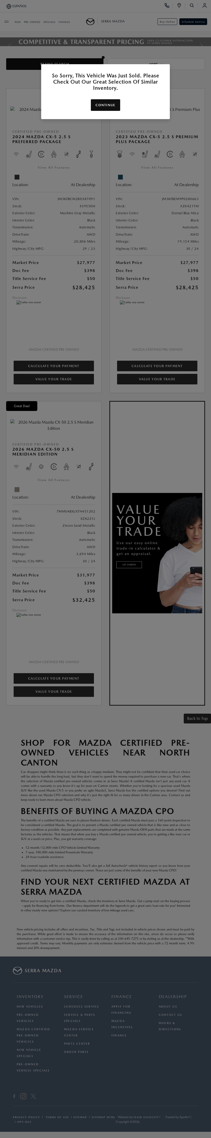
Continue (105, 105)
